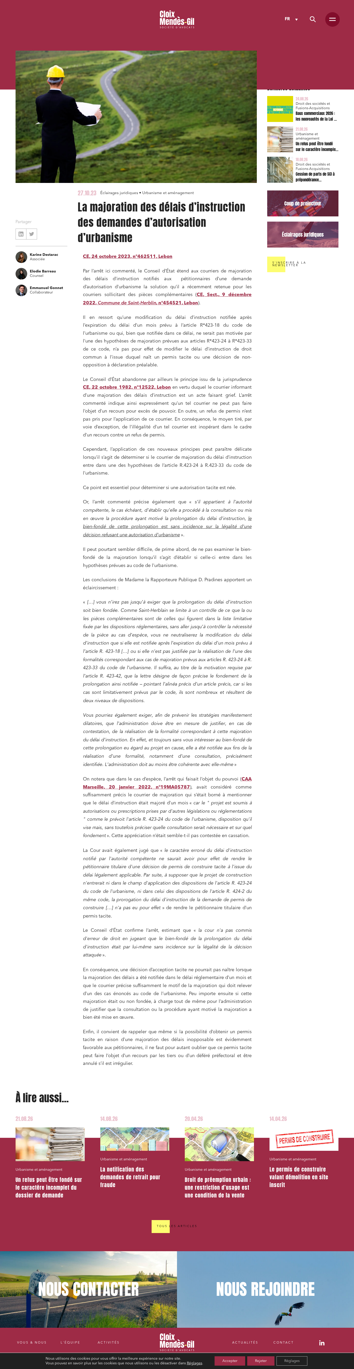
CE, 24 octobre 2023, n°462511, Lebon (127, 256)
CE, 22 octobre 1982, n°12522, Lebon (127, 387)
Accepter (229, 1361)
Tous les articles (177, 1226)
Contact (283, 1342)
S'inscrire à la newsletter (289, 264)
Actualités (245, 1342)
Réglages (194, 1363)
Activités (109, 1342)
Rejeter (261, 1361)
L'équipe (70, 1342)
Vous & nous (32, 1342)
